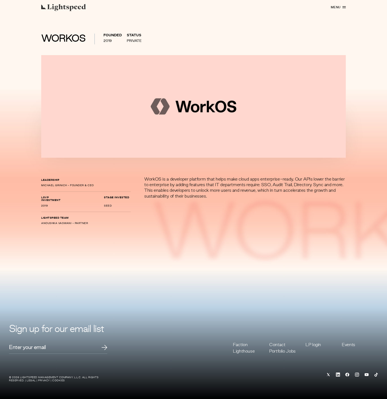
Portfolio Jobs (282, 351)
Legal (31, 381)
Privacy (44, 381)
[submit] (104, 348)
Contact (277, 345)
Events (348, 345)
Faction (240, 345)
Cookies (58, 381)
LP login (313, 345)
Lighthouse (244, 351)
